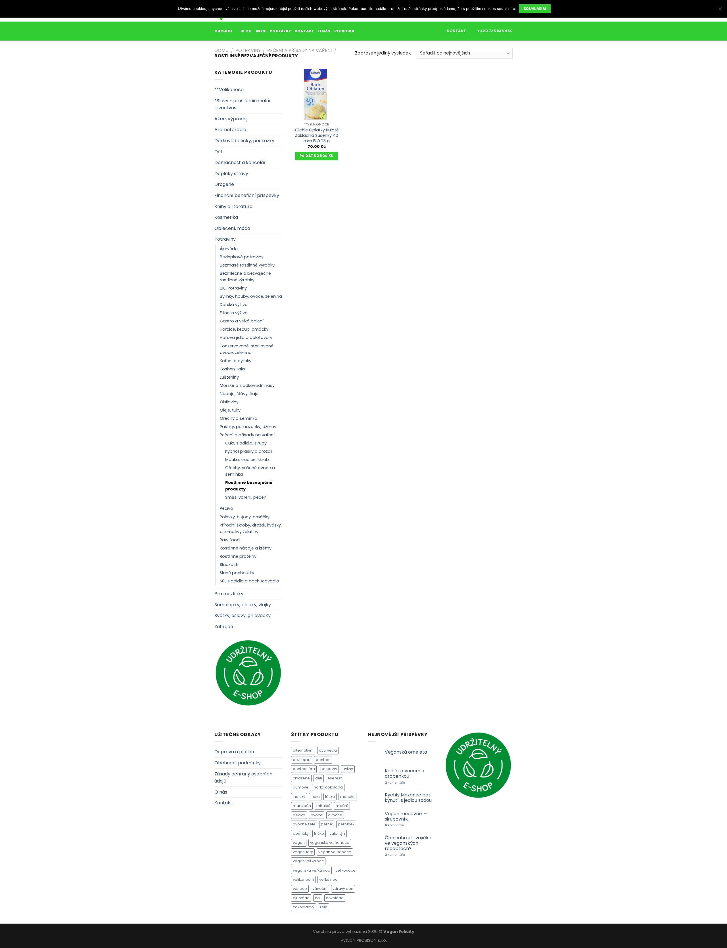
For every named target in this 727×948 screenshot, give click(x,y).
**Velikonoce (229, 89)
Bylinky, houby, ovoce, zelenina (251, 296)
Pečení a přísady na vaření (299, 50)
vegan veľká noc (308, 861)
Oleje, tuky (230, 410)
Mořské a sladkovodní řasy (247, 385)
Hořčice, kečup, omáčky (244, 329)
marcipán (302, 805)
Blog (246, 31)
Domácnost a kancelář (240, 162)
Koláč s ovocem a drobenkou (404, 773)
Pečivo (226, 508)
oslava (299, 815)
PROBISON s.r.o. (372, 940)
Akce (261, 31)
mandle (347, 796)
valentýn (337, 833)
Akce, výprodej (230, 119)
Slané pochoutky (237, 573)
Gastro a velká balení (242, 321)
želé (323, 907)
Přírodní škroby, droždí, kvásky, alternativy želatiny (251, 528)
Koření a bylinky (235, 361)
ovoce (317, 815)
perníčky (301, 833)
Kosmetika (226, 217)
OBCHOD (223, 31)
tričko (319, 833)
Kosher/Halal (233, 369)
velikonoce (345, 870)
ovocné (335, 815)
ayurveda (328, 750)
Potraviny (248, 50)
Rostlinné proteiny (238, 556)
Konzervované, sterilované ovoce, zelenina (246, 349)
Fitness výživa (234, 313)
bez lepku (301, 759)
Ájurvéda (229, 248)
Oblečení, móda (232, 228)
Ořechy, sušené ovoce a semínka (250, 471)
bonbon (323, 759)
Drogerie (224, 184)
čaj (318, 897)
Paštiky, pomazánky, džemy (248, 426)
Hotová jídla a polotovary (246, 337)
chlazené (301, 778)
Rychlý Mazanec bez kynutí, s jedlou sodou (408, 797)
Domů (221, 50)
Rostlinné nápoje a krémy (245, 548)
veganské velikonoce (329, 842)
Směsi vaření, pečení (246, 497)
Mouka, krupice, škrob (247, 459)
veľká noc (328, 879)
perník (327, 824)
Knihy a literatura (233, 206)
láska (330, 796)
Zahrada (223, 626)
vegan (299, 842)
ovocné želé (304, 824)
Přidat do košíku (317, 156)
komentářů (395, 783)
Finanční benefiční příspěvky (246, 195)
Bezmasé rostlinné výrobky (247, 265)
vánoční (319, 888)
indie (315, 796)
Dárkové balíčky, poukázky (244, 140)
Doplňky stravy (231, 173)
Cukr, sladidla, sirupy (246, 443)
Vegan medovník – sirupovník (406, 816)
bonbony (328, 768)
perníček (346, 824)
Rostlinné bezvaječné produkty (249, 486)
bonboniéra (304, 768)
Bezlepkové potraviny (242, 257)
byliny (347, 768)
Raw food (230, 540)
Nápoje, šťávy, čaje (239, 394)
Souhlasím (535, 9)
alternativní (303, 750)
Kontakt (304, 31)
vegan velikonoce (334, 852)
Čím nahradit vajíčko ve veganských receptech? (408, 843)
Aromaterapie (230, 129)
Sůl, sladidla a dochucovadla (249, 581)
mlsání (342, 805)
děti (318, 778)
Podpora (344, 31)
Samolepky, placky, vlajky (242, 604)
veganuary (303, 852)
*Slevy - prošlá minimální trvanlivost (242, 104)
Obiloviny (229, 402)
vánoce (300, 888)
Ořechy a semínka (238, 418)
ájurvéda (301, 897)
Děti (218, 151)
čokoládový (303, 907)
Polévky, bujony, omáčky (245, 517)
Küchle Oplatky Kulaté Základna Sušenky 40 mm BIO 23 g (316, 135)
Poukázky (280, 31)
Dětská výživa (234, 304)
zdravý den (343, 888)
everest (334, 778)
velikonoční (303, 879)
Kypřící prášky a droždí (248, 451)
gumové (300, 787)
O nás (324, 31)
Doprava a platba (234, 751)
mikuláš (323, 805)
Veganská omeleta (406, 752)
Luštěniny (229, 377)
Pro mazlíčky (228, 593)
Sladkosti (229, 564)
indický (299, 796)
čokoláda (335, 897)
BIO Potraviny (233, 288)
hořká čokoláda (328, 787)
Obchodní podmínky (237, 763)
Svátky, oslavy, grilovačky (242, 615)
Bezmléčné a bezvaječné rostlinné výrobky (245, 276)
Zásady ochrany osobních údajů (243, 778)
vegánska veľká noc (311, 870)
